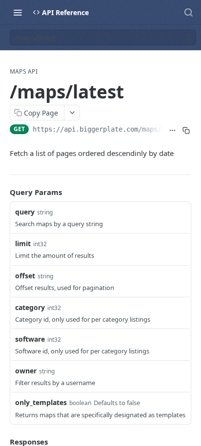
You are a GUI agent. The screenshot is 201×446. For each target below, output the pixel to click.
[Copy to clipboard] (186, 130)
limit (23, 243)
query (25, 211)
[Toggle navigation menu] (17, 12)
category (30, 307)
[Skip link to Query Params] (3, 192)
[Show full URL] (172, 130)
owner (26, 370)
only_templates (41, 402)
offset (25, 275)
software (30, 339)
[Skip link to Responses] (3, 442)
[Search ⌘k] (188, 12)
